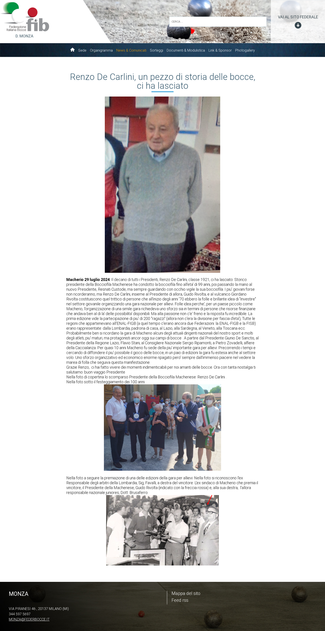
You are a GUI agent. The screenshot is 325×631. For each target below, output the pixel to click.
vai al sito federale (298, 17)
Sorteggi (156, 50)
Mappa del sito (186, 593)
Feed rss (180, 600)
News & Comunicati (131, 50)
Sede (82, 50)
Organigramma (101, 50)
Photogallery (245, 50)
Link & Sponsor (220, 50)
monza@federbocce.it (29, 619)
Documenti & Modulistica (186, 50)
